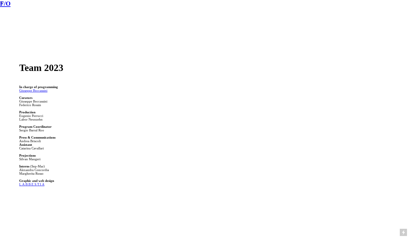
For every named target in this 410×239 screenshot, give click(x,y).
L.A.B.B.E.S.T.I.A (31, 184)
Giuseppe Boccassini (33, 90)
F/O (5, 3)
